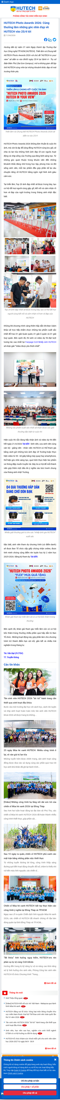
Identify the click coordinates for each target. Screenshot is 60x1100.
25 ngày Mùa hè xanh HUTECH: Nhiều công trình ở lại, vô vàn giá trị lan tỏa (30, 752)
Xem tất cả (51, 983)
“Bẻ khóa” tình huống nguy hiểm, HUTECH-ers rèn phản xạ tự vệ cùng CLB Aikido (30, 959)
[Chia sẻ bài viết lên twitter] (54, 40)
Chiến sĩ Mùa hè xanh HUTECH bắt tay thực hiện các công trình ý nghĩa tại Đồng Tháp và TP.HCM (30, 907)
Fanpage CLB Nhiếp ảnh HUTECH (40, 342)
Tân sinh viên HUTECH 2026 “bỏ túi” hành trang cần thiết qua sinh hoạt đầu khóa (30, 700)
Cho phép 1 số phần (30, 1087)
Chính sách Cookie (15, 1073)
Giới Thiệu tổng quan (14, 998)
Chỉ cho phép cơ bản (30, 1081)
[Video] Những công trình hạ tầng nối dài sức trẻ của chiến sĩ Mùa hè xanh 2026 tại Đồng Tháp (30, 804)
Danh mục (8, 2)
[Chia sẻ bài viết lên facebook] (45, 40)
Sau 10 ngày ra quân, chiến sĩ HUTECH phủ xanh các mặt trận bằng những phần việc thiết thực (30, 856)
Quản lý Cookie (20, 1070)
